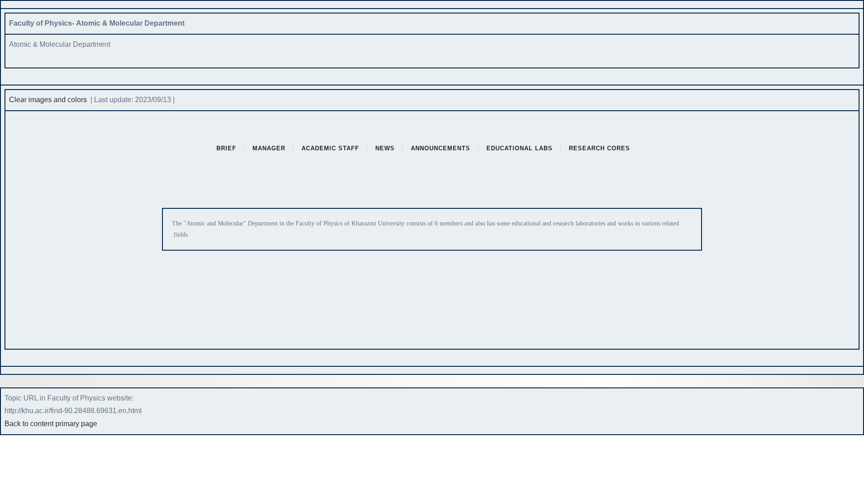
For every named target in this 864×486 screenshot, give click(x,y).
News (385, 148)
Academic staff (330, 148)
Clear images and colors (48, 100)
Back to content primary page (50, 424)
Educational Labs (519, 148)
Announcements (440, 148)
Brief (226, 148)
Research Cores (599, 148)
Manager (268, 148)
